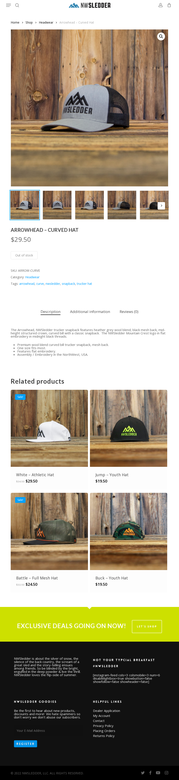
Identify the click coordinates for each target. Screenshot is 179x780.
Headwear (46, 22)
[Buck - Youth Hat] (128, 531)
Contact (99, 720)
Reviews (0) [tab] (129, 311)
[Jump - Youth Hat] (128, 428)
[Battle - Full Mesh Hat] (49, 531)
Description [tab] (50, 311)
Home (15, 22)
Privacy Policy (103, 725)
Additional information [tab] (90, 311)
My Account (101, 715)
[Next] (161, 206)
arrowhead (26, 284)
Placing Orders (104, 730)
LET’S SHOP (147, 626)
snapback (68, 284)
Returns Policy (104, 735)
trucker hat (84, 284)
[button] (8, 5)
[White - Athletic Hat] (49, 428)
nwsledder (53, 284)
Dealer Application (106, 710)
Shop (29, 22)
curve (40, 284)
